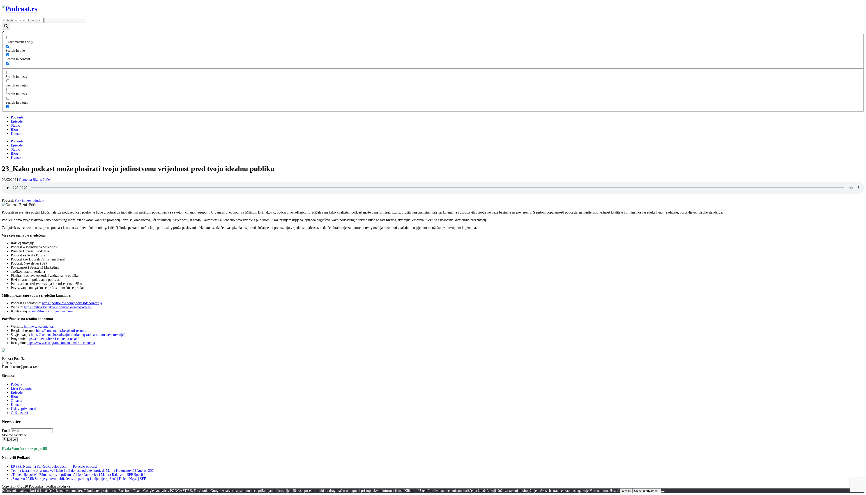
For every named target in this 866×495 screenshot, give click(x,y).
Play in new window (29, 200)
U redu (626, 491)
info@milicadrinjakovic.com (52, 311)
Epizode (17, 121)
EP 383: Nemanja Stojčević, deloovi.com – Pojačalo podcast (54, 466)
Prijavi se (10, 439)
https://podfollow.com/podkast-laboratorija (72, 303)
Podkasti (17, 117)
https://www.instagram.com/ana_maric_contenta (61, 343)
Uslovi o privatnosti (646, 491)
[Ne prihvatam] (663, 492)
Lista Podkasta (21, 388)
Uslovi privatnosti (23, 409)
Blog (14, 129)
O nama (16, 400)
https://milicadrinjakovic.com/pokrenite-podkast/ (58, 307)
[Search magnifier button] (6, 26)
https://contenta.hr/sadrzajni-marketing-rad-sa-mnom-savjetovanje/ (77, 335)
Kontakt (16, 133)
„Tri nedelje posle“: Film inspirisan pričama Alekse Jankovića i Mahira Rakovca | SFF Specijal (78, 474)
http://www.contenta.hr (40, 326)
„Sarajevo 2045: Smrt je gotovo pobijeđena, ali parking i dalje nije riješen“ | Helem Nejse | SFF (78, 479)
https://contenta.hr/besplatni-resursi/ (61, 330)
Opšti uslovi (19, 413)
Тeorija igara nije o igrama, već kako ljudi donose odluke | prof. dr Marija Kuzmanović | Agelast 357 (82, 470)
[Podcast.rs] (19, 9)
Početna (16, 384)
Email (6, 430)
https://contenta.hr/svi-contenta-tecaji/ (52, 339)
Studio (15, 125)
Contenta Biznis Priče (34, 179)
